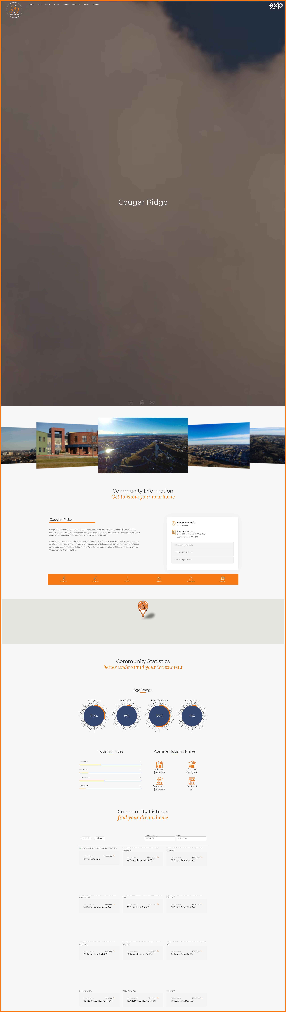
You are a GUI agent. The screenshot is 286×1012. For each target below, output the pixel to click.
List (87, 838)
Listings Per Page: (151, 835)
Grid (101, 838)
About (39, 5)
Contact (96, 5)
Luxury (86, 5)
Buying (47, 5)
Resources (76, 5)
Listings (66, 5)
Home (31, 5)
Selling (56, 5)
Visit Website (182, 526)
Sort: (178, 835)
